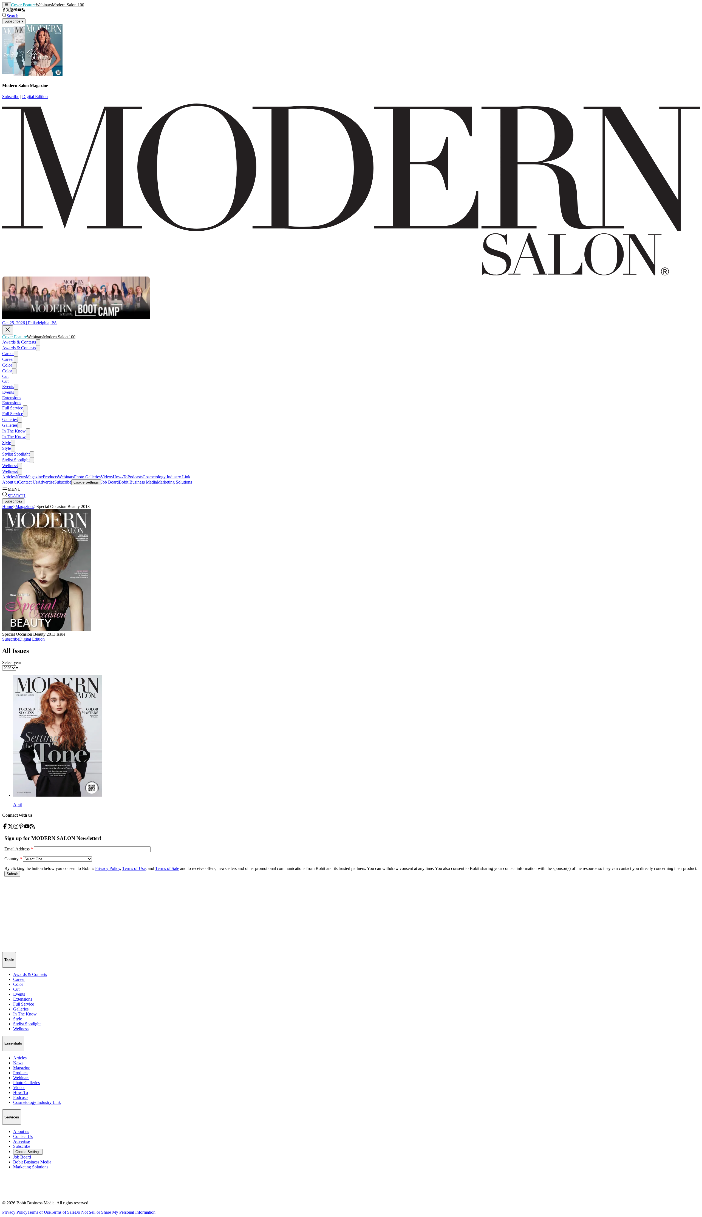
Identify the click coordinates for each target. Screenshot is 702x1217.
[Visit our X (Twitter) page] (8, 10)
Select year (11, 662)
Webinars (44, 4)
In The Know (14, 431)
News (21, 476)
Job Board (110, 482)
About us (10, 482)
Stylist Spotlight (16, 454)
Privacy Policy (14, 1212)
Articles (9, 476)
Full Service (12, 408)
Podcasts (135, 476)
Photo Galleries (87, 476)
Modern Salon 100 (68, 4)
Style (6, 442)
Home (7, 506)
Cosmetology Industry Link (166, 476)
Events (8, 386)
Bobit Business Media (138, 482)
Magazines (24, 506)
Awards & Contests (19, 342)
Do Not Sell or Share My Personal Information (115, 1212)
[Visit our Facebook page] (4, 10)
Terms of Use (39, 1212)
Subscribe (10, 96)
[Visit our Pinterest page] (16, 10)
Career (8, 353)
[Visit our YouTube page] (19, 10)
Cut (5, 376)
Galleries (10, 419)
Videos (107, 476)
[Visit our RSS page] (23, 10)
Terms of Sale (63, 1212)
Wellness (10, 465)
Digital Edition (35, 96)
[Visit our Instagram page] (12, 10)
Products (50, 476)
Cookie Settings (86, 482)
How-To (120, 476)
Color (7, 365)
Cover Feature (23, 4)
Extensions (11, 397)
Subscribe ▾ (13, 21)
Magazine (34, 476)
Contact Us (28, 482)
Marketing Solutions (174, 482)
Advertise (46, 482)
